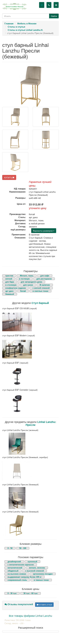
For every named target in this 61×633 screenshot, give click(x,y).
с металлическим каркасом (21, 565)
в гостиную (24, 279)
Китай (23, 291)
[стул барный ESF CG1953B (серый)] (30, 322)
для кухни (28, 285)
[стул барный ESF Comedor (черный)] (30, 403)
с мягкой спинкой (41, 288)
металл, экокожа (37, 568)
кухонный (32, 561)
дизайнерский (14, 561)
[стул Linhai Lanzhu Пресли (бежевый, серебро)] (30, 471)
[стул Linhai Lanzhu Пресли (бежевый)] (30, 498)
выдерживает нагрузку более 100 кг (24, 577)
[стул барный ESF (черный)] (30, 376)
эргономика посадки (43, 574)
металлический (15, 568)
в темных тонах (41, 580)
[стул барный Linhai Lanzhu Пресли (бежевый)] (15, 117)
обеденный (13, 571)
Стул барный (40, 303)
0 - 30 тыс (12, 593)
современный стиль (17, 580)
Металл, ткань (26, 276)
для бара (9, 282)
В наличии (45, 285)
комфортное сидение (15, 288)
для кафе (44, 276)
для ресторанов (44, 279)
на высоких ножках (17, 574)
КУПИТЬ (8, 177)
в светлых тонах (40, 291)
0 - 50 (10, 548)
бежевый (9, 294)
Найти (54, 16)
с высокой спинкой (34, 571)
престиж (9, 276)
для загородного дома (31, 282)
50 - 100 (22, 548)
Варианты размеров (43, 230)
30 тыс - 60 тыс (30, 593)
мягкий (8, 279)
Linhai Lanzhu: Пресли (41, 423)
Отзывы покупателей (20, 604)
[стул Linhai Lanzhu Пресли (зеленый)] (30, 444)
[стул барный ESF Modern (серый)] (30, 349)
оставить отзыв (45, 604)
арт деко (9, 291)
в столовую (10, 285)
